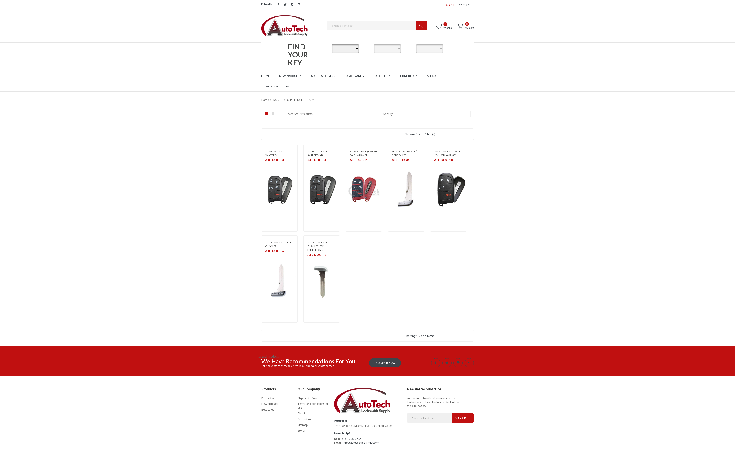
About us (303, 413)
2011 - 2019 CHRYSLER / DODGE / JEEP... (404, 153)
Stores (302, 430)
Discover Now (385, 363)
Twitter (285, 4)
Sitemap (303, 425)
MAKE (326, 48)
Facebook (278, 4)
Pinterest (291, 4)
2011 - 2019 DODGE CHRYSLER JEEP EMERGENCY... (317, 246)
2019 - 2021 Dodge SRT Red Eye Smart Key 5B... (364, 153)
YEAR (410, 48)
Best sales (267, 409)
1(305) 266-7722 (351, 439)
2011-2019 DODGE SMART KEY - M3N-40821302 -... (448, 153)
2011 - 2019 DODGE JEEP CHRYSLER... (278, 244)
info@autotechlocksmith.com (361, 442)
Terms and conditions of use (313, 405)
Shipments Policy (308, 398)
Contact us (304, 419)
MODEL (368, 48)
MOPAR (269, 164)
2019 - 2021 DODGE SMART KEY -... (275, 153)
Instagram (298, 4)
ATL (309, 259)
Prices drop (268, 398)
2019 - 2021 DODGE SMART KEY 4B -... (317, 153)
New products (270, 404)
